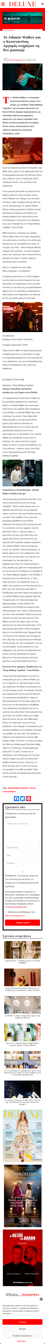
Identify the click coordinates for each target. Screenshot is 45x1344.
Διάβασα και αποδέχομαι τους (20, 914)
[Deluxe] (22, 6)
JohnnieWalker (9, 791)
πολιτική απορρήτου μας (17, 907)
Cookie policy (21, 1341)
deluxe (33, 788)
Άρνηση (22, 1329)
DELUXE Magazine (15, 60)
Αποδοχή (22, 1322)
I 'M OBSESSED (9, 30)
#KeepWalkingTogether (18, 788)
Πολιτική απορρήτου (14, 915)
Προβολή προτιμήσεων (22, 1336)
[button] (41, 1299)
